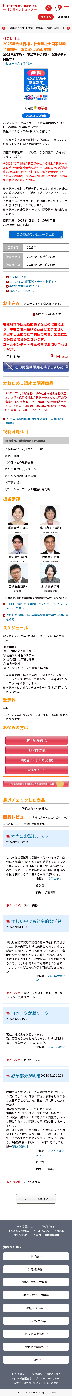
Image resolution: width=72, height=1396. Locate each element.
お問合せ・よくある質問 (36, 760)
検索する (48, 8)
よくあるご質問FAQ (18, 1230)
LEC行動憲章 (18, 1374)
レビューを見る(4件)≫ (17, 63)
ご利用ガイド (17, 277)
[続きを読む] (20, 1146)
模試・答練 (53, 28)
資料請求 (59, 1230)
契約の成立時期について (24, 286)
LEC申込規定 (51, 1382)
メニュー (66, 7)
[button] (68, 28)
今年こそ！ (55, 878)
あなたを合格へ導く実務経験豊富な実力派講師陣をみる (37, 617)
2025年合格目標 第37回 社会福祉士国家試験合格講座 (35, 421)
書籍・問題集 (35, 28)
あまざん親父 (56, 1047)
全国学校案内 (52, 1235)
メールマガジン (41, 1230)
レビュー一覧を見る (36, 1199)
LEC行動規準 (36, 1374)
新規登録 (63, 17)
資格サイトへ (37, 770)
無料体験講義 (37, 750)
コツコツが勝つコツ (30, 1013)
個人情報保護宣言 (22, 1378)
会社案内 (36, 1235)
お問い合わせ (20, 1235)
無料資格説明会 (36, 740)
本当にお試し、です (30, 836)
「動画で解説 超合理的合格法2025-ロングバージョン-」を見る (37, 606)
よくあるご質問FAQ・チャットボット (33, 281)
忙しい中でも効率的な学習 (36, 921)
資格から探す (17, 28)
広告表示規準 (54, 1374)
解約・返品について (22, 291)
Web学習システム (27, 1226)
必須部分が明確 (26, 1076)
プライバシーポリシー (48, 1378)
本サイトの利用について (27, 1382)
